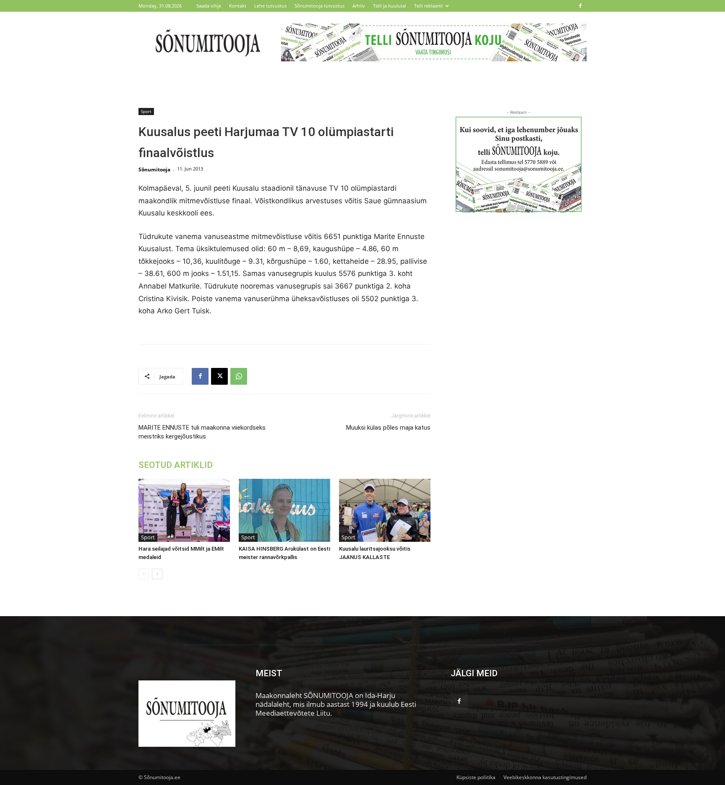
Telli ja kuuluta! (389, 6)
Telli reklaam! (428, 6)
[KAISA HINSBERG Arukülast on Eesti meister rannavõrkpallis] (284, 510)
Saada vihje (208, 6)
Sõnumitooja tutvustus (319, 6)
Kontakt (237, 6)
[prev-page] (143, 574)
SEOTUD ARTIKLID (175, 465)
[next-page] (157, 574)
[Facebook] (580, 6)
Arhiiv (358, 6)
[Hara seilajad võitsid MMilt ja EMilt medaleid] (184, 510)
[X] (219, 376)
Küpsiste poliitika (476, 777)
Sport (146, 111)
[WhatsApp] (238, 376)
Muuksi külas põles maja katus (388, 427)
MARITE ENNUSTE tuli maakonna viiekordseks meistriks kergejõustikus (202, 432)
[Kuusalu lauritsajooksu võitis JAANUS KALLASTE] (384, 510)
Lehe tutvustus (270, 6)
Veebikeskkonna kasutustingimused (545, 777)
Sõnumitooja (154, 169)
